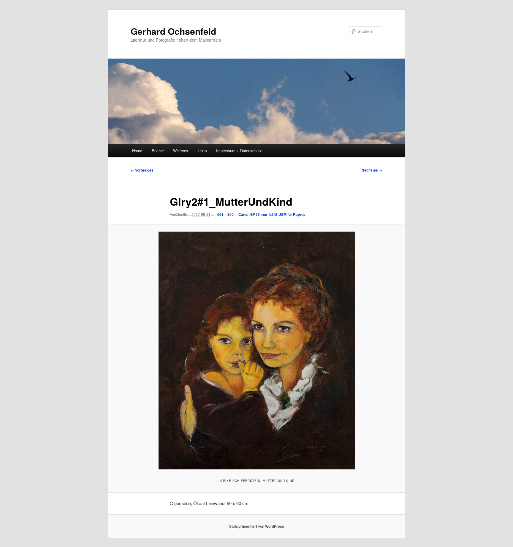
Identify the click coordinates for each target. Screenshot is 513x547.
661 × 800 (225, 214)
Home (137, 150)
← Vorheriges (142, 170)
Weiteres (180, 150)
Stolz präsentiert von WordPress (256, 526)
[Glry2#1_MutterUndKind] (256, 350)
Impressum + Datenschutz (239, 150)
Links (202, 150)
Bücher (158, 150)
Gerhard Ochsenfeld (173, 31)
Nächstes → (372, 170)
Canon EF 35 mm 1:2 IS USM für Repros (271, 214)
